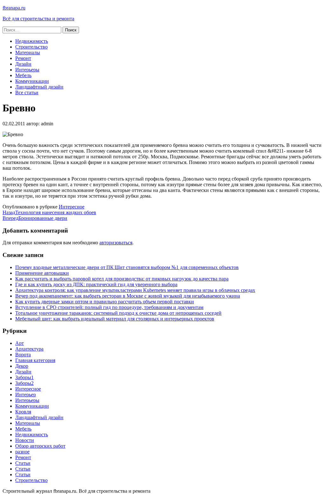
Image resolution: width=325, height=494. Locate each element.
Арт (19, 343)
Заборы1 (24, 377)
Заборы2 (24, 383)
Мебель (23, 75)
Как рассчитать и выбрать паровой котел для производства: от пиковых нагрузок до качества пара (122, 278)
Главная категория (35, 360)
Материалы (27, 52)
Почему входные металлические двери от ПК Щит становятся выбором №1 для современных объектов (127, 267)
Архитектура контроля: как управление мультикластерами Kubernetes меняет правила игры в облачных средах (135, 290)
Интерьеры (27, 69)
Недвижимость (31, 41)
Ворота (23, 354)
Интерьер (25, 394)
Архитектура (29, 349)
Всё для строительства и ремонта (38, 18)
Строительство (31, 46)
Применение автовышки (42, 273)
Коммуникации (32, 81)
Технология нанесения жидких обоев (49, 212)
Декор (21, 366)
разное (22, 451)
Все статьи (26, 92)
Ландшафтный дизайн (39, 86)
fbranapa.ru (14, 7)
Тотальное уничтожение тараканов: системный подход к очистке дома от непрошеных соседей (118, 313)
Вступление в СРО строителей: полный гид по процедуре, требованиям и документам (109, 307)
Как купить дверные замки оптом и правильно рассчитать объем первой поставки (104, 301)
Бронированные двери (35, 218)
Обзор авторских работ (40, 446)
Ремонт (23, 58)
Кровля (23, 411)
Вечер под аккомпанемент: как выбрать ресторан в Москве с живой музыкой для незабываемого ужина (127, 296)
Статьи (22, 463)
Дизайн (23, 64)
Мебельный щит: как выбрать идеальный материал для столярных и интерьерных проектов (114, 318)
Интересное (71, 206)
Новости (24, 440)
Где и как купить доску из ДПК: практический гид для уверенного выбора (96, 284)
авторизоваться (115, 242)
